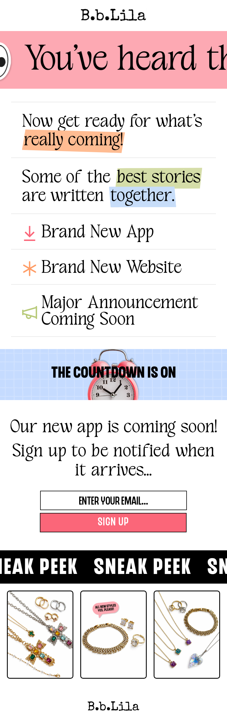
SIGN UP (113, 522)
